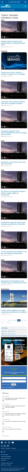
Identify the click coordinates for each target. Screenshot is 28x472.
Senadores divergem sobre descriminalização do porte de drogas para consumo (14, 132)
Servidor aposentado (5, 458)
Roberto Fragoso (3, 105)
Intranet (4, 451)
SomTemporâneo (5, 396)
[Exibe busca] (25, 6)
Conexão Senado (4, 51)
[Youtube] (12, 442)
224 (8, 322)
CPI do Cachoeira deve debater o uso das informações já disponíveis (14, 252)
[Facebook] (2, 442)
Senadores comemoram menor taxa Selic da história (13, 163)
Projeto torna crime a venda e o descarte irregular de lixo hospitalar (13, 73)
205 (9, 320)
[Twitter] (5, 442)
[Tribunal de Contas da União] (8, 446)
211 (2, 322)
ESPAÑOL (8, 448)
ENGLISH (3, 448)
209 (22, 320)
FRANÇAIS (13, 448)
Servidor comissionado (6, 456)
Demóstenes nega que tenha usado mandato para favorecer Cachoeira (13, 223)
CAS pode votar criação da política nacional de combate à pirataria (13, 102)
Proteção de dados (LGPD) (7, 463)
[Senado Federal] (14, 2)
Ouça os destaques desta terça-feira (13, 429)
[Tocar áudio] (2, 37)
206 (12, 320)
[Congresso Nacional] (5, 446)
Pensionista (3, 460)
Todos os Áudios (5, 435)
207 (15, 320)
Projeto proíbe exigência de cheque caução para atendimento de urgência (14, 311)
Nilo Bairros (3, 165)
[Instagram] (9, 442)
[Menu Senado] (2, 2)
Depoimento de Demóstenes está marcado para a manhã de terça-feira (14, 282)
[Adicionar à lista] (5, 37)
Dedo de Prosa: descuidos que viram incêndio (15, 421)
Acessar (13, 384)
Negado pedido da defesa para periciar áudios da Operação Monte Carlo (13, 43)
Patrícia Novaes (3, 46)
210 (25, 320)
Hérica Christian (3, 196)
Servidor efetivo (4, 454)
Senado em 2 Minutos (6, 427)
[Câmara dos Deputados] (2, 446)
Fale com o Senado (6, 465)
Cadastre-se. (11, 387)
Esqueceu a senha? (6, 384)
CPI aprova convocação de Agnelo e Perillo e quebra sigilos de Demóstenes (13, 193)
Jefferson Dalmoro (4, 76)
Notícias (2, 20)
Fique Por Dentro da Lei (5, 289)
